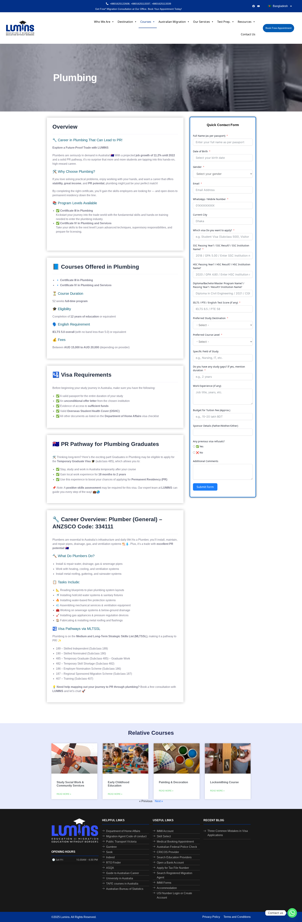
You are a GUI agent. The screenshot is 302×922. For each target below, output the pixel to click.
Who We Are (102, 22)
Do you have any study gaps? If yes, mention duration (219, 368)
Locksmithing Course (224, 782)
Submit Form (205, 487)
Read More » (64, 794)
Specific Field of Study (205, 351)
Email (196, 183)
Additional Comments (205, 461)
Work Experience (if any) (207, 385)
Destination (125, 22)
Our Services (201, 22)
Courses (145, 22)
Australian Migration (172, 22)
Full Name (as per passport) (209, 135)
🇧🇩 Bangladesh (278, 6)
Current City (200, 214)
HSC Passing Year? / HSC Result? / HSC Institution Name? (221, 266)
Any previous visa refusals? (209, 441)
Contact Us (248, 34)
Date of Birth (200, 151)
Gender (197, 167)
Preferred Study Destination (209, 318)
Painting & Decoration (173, 782)
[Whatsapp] (292, 913)
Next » (159, 801)
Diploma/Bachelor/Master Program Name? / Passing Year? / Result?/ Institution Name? (218, 285)
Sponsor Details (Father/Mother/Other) (215, 425)
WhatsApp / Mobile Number (209, 199)
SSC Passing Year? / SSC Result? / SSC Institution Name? (221, 247)
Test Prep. (223, 22)
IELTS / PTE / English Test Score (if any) (215, 302)
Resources (244, 22)
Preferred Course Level (206, 334)
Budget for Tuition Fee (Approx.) (211, 410)
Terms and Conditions (237, 916)
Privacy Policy (211, 916)
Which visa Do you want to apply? (212, 230)
